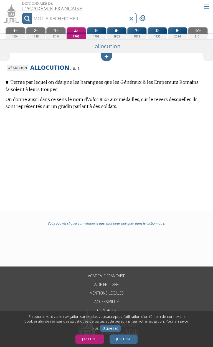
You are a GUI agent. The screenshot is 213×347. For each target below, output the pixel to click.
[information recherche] (27, 18)
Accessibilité (106, 301)
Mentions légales (107, 293)
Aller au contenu (21, 5)
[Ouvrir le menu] (206, 6)
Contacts (106, 310)
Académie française (106, 275)
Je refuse (123, 339)
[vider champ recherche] (131, 18)
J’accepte (89, 339)
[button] (106, 57)
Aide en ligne (106, 284)
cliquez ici (110, 328)
